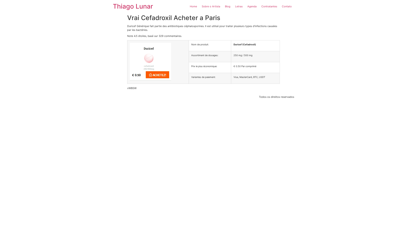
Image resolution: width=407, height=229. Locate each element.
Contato (287, 6)
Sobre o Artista (211, 6)
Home (193, 6)
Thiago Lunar (133, 6)
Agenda (252, 6)
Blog (227, 6)
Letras (239, 6)
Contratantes (269, 6)
